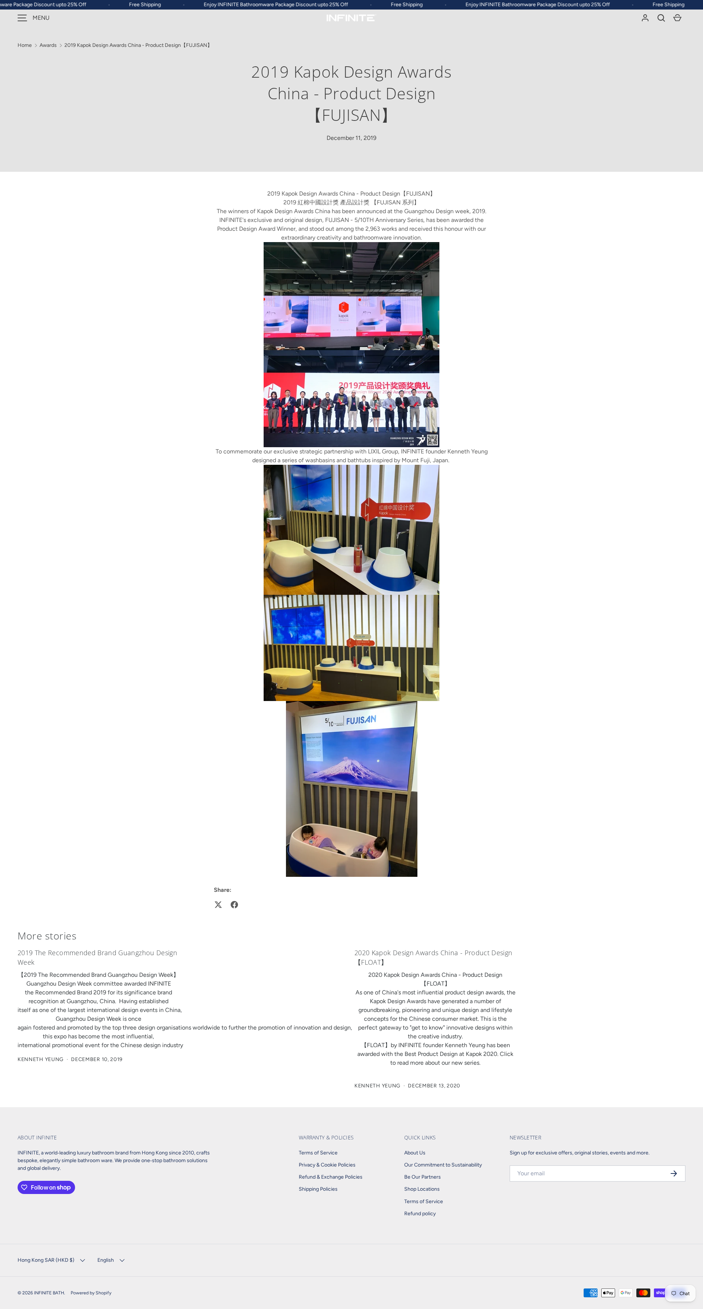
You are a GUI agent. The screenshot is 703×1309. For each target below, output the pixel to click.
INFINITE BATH (49, 1292)
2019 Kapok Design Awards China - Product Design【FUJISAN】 (138, 45)
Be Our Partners (422, 1177)
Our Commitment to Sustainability (443, 1165)
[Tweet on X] (218, 905)
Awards (48, 45)
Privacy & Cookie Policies (327, 1165)
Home (25, 45)
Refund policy (420, 1213)
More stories (47, 935)
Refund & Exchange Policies (330, 1177)
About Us (414, 1153)
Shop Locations (422, 1189)
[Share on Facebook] (234, 905)
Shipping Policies (318, 1189)
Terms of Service (318, 1153)
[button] (661, 18)
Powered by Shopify (91, 1292)
